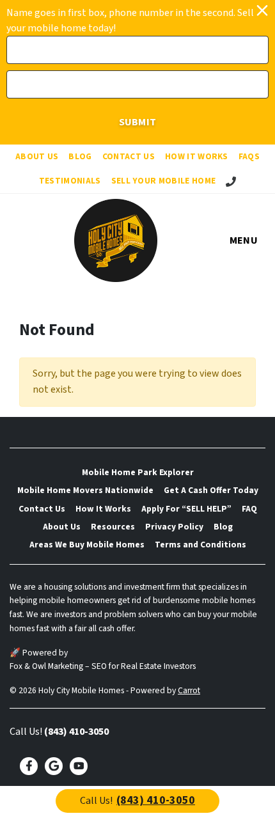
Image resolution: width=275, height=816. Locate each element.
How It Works (196, 156)
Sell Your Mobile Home (163, 181)
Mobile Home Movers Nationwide (85, 490)
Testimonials (70, 181)
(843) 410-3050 (76, 732)
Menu (244, 240)
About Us (37, 156)
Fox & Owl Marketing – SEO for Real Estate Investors (103, 666)
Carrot (189, 690)
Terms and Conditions (200, 544)
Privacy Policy (174, 527)
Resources (113, 527)
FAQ (249, 509)
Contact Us (128, 156)
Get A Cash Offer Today (211, 490)
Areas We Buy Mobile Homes (87, 544)
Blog (79, 156)
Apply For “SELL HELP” (186, 509)
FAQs (249, 156)
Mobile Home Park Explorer (138, 472)
